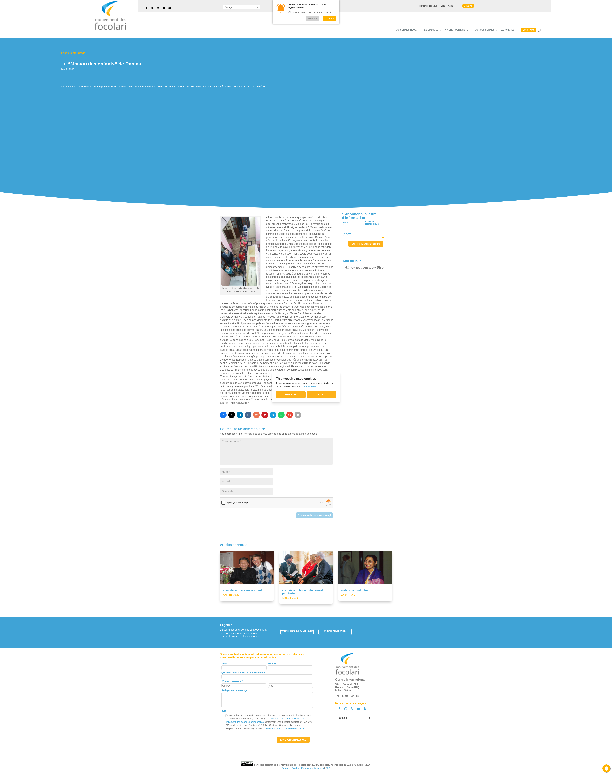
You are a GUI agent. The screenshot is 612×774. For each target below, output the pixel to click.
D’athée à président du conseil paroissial (303, 592)
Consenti (329, 18)
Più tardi (312, 18)
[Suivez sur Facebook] (146, 8)
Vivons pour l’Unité (456, 30)
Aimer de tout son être (364, 267)
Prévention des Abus (428, 6)
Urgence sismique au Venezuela (297, 631)
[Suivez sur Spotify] (169, 8)
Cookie (295, 768)
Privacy (286, 768)
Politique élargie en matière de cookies (285, 728)
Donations (529, 30)
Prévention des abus (312, 768)
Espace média (447, 6)
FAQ (328, 768)
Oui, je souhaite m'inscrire (366, 243)
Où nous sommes (485, 30)
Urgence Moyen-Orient (335, 631)
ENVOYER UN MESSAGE (293, 739)
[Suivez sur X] (158, 8)
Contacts (468, 6)
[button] (392, 633)
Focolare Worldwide (73, 53)
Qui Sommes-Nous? (406, 30)
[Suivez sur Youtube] (164, 8)
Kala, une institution (355, 590)
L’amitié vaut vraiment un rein (243, 590)
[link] (223, 415)
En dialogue (431, 30)
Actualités (507, 30)
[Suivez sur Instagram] (152, 8)
